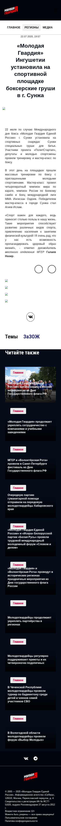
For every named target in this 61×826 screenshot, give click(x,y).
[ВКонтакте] (30, 317)
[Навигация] (56, 10)
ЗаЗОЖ (31, 336)
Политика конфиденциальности (21, 821)
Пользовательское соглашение (21, 817)
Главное (14, 27)
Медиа (48, 27)
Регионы (32, 27)
